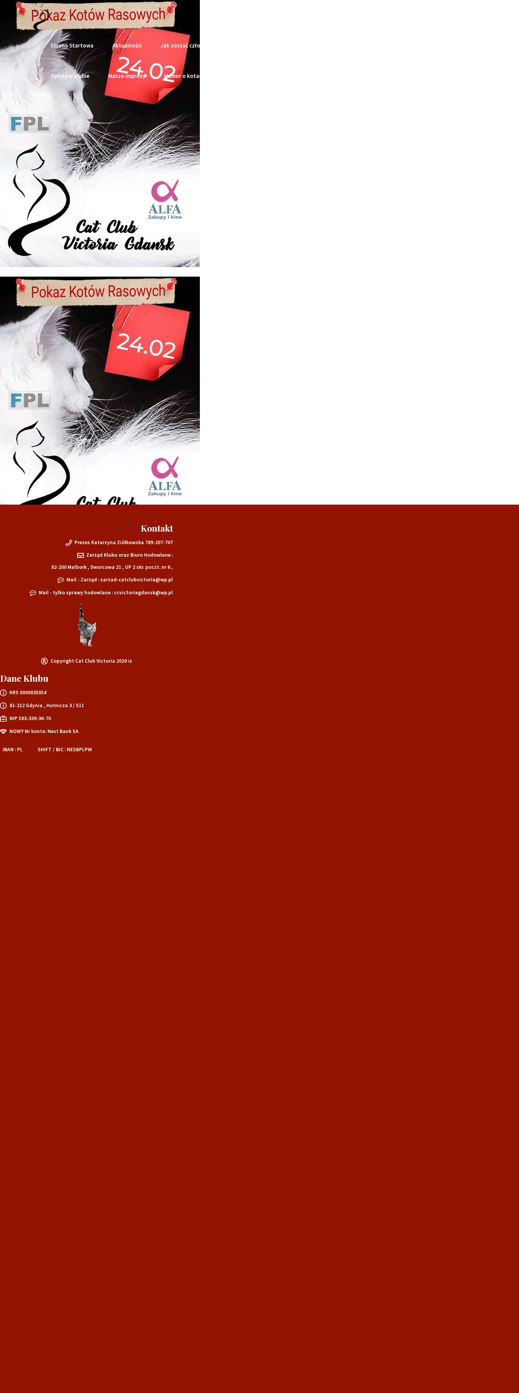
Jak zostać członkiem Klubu (196, 45)
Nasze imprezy (126, 75)
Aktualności (127, 45)
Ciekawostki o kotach (251, 75)
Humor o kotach (184, 75)
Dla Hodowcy (266, 45)
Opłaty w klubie (70, 75)
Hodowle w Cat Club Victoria (424, 45)
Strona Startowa (72, 45)
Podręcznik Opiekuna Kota (335, 45)
